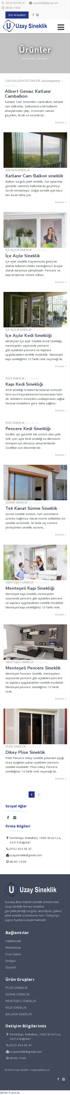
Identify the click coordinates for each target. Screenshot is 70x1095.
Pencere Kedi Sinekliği (28, 429)
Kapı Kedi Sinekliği (24, 384)
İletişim (10, 961)
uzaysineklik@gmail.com (45, 3)
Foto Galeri (13, 954)
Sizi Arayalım (17, 15)
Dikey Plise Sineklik (25, 752)
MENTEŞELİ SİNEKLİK (19, 582)
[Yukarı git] (64, 1089)
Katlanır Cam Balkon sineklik (34, 176)
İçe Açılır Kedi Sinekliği (28, 335)
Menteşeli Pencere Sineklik (32, 668)
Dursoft (10, 968)
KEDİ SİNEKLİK (15, 378)
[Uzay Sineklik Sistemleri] (25, 31)
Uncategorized (51, 81)
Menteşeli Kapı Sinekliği (29, 588)
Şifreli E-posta (9, 1093)
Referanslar (13, 948)
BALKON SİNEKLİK (17, 170)
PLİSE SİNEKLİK (15, 747)
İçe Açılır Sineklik (22, 256)
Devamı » (60, 122)
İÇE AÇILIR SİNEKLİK (18, 250)
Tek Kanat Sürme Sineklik (31, 508)
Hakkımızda (13, 941)
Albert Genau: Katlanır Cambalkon (28, 93)
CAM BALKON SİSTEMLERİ (22, 81)
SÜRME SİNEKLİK (16, 503)
